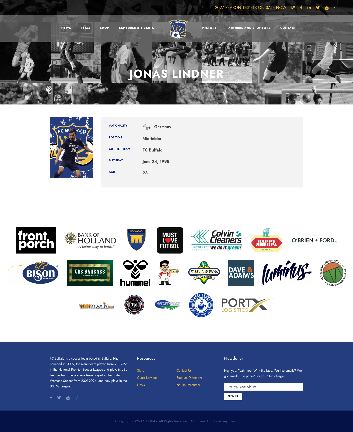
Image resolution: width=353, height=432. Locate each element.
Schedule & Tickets (136, 28)
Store (140, 370)
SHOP (104, 28)
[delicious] (293, 7)
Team (85, 28)
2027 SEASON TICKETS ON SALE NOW (250, 7)
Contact (288, 28)
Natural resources (188, 385)
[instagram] (335, 7)
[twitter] (318, 7)
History (209, 28)
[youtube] (326, 7)
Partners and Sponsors (248, 28)
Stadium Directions (189, 378)
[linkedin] (309, 7)
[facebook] (301, 7)
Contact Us (183, 370)
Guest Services (147, 378)
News (66, 28)
